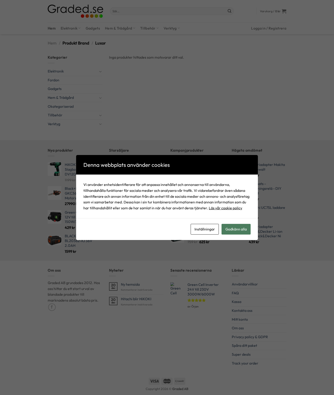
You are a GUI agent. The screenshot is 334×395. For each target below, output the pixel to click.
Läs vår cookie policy (225, 208)
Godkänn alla (236, 229)
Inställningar (204, 229)
